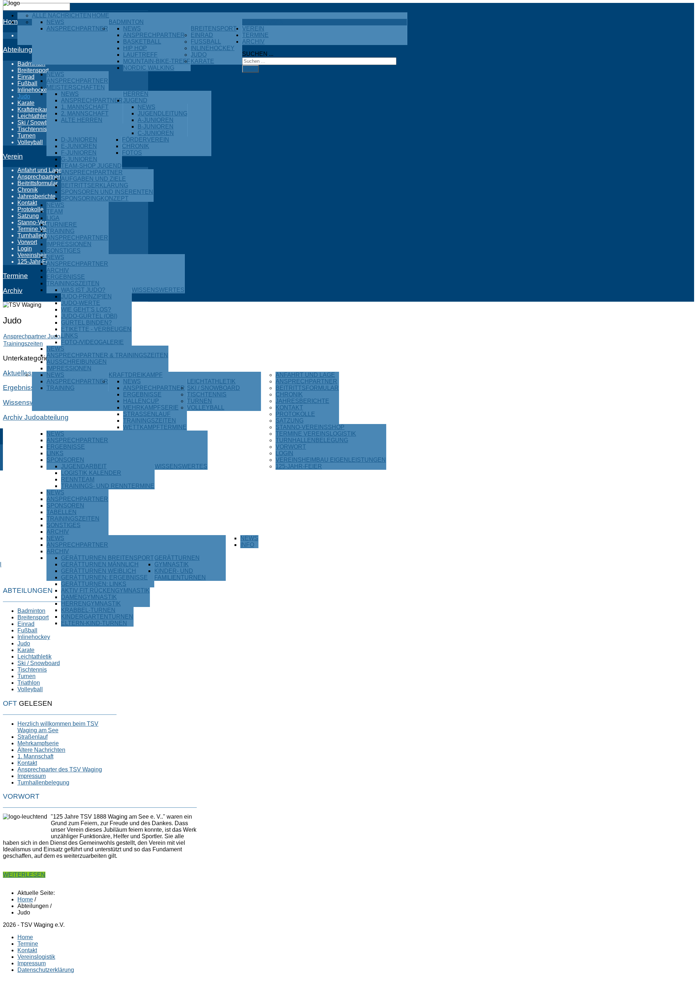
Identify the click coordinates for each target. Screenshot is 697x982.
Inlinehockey (213, 48)
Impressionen (68, 244)
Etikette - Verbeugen (96, 329)
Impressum (31, 963)
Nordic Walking (148, 68)
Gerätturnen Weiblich (98, 571)
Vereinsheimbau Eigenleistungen (331, 460)
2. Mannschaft (85, 113)
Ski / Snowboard (213, 388)
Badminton (126, 22)
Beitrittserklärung (94, 185)
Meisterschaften (75, 87)
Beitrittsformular (307, 388)
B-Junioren (156, 126)
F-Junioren (79, 153)
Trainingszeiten (72, 283)
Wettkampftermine (155, 427)
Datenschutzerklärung (45, 970)
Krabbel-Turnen (88, 610)
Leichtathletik (211, 381)
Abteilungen (263, 22)
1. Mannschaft (85, 107)
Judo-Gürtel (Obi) (89, 316)
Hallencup (141, 401)
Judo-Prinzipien (86, 296)
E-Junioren (79, 146)
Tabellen (61, 512)
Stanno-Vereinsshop (310, 427)
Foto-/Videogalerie (92, 342)
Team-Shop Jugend (91, 166)
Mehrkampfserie (151, 407)
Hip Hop (135, 48)
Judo (199, 55)
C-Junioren (156, 133)
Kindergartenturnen (97, 617)
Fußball (206, 41)
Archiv (57, 270)
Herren (135, 94)
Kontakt (289, 407)
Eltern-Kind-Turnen (94, 623)
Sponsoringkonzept (95, 198)
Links (69, 336)
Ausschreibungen (76, 362)
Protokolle (295, 414)
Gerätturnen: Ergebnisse (104, 577)
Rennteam (77, 479)
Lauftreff (140, 55)
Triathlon (28, 683)
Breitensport (214, 28)
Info (247, 545)
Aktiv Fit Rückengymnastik (105, 590)
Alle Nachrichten (61, 15)
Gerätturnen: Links (93, 584)
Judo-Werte (80, 303)
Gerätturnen (177, 558)
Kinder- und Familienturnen (180, 574)
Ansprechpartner (77, 28)
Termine (255, 35)
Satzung (289, 420)
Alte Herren (81, 120)
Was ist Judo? (83, 290)
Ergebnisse (65, 277)
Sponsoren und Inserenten (107, 192)
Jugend (135, 100)
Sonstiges (63, 251)
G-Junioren (79, 159)
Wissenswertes (158, 290)
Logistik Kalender (91, 473)
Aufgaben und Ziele (93, 179)
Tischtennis (207, 394)
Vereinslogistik (36, 957)
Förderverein (145, 139)
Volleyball (205, 407)
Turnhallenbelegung (312, 440)
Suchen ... (257, 54)
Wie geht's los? (86, 309)
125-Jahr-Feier (299, 466)
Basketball (142, 41)
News (55, 22)
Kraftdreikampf (136, 375)
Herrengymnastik (91, 603)
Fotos (132, 153)
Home (100, 15)
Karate (202, 61)
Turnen (199, 401)
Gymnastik (171, 564)
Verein (253, 28)
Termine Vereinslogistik (316, 434)
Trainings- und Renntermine (107, 486)
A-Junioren (156, 120)
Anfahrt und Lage (305, 375)
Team (54, 211)
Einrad (202, 35)
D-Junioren (79, 139)
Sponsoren (65, 460)
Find (250, 69)
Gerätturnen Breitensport (107, 558)
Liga (53, 218)
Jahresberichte (302, 401)
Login (284, 453)
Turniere (61, 224)
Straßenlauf (147, 414)
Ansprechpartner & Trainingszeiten (107, 355)
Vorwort (291, 447)
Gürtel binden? (86, 322)
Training (60, 231)
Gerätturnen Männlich (100, 564)
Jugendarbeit (84, 466)
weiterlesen (24, 875)
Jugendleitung (162, 113)
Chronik (135, 146)
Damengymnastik (89, 597)
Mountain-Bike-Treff (156, 61)
